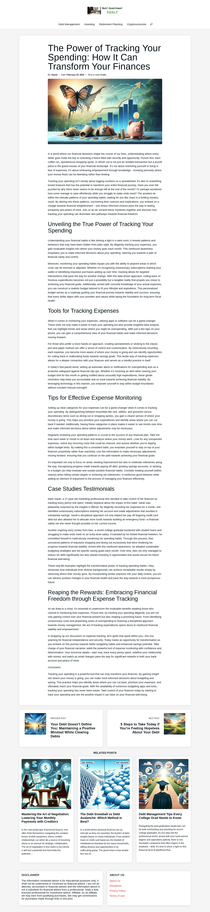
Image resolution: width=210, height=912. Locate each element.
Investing (89, 24)
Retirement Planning (110, 24)
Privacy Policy (118, 890)
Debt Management (69, 24)
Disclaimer (116, 885)
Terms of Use (117, 895)
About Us (115, 880)
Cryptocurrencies (136, 24)
